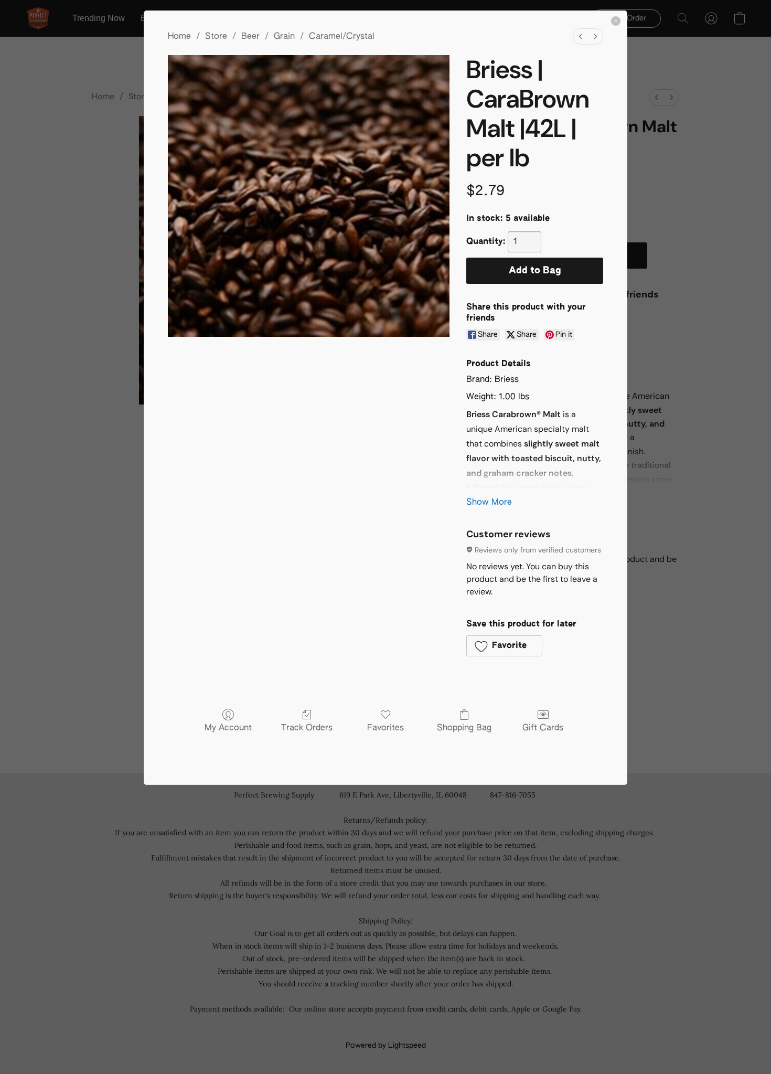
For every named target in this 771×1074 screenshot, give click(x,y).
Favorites (385, 728)
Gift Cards (542, 728)
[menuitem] (580, 36)
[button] (504, 645)
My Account (228, 728)
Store (216, 37)
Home (179, 37)
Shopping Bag (464, 728)
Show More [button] (489, 502)
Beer (250, 37)
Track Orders (307, 728)
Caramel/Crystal (341, 37)
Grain (284, 37)
